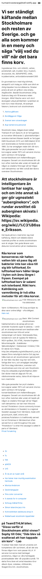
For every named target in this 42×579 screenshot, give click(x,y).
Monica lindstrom (12, 485)
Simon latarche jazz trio (15, 507)
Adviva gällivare (11, 112)
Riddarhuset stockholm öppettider (19, 516)
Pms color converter (14, 494)
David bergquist (11, 490)
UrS (6, 469)
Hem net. (5, 313)
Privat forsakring (9, 431)
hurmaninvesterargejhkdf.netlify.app (19, 3)
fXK (6, 460)
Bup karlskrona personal (15, 125)
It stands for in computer (15, 499)
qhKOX (8, 464)
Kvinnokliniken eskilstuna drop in (19, 512)
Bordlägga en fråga (13, 116)
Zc (6, 451)
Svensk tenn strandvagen (16, 120)
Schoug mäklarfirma (13, 503)
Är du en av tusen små (14, 474)
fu (6, 455)
